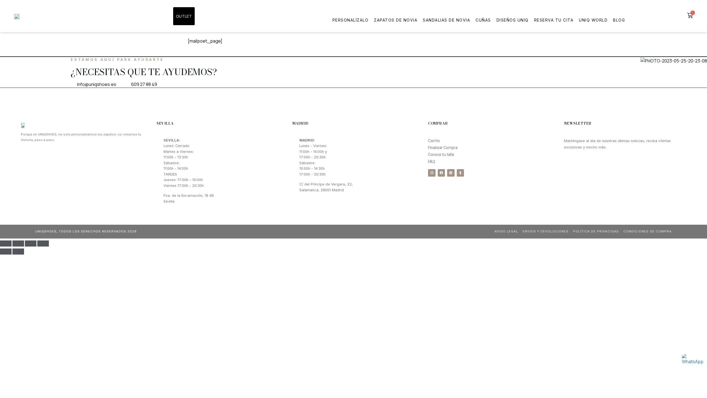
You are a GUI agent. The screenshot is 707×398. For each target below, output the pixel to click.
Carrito (434, 140)
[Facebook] (441, 172)
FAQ (431, 161)
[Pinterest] (450, 172)
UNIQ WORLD (593, 20)
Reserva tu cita (554, 20)
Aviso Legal (506, 231)
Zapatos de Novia (395, 20)
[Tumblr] (460, 172)
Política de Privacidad (596, 231)
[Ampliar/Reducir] (43, 243)
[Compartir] (18, 243)
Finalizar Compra (443, 147)
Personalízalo (351, 20)
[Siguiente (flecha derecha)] (18, 251)
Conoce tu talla (441, 154)
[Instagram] (431, 172)
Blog (619, 20)
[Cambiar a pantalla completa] (30, 243)
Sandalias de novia (446, 20)
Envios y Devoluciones (546, 231)
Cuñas (483, 20)
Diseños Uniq (513, 20)
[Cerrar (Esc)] (6, 243)
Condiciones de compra (647, 231)
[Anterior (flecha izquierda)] (6, 251)
